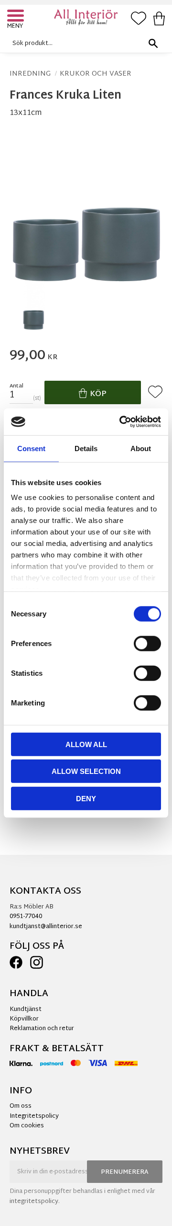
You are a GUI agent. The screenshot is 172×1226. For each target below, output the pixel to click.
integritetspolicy (34, 1201)
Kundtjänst (26, 1009)
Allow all (86, 744)
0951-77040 (26, 916)
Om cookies (27, 1126)
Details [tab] (86, 448)
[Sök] (153, 43)
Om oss (21, 1106)
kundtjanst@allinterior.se (46, 926)
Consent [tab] (31, 448)
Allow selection (86, 771)
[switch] (147, 643)
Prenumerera (125, 1172)
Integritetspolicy (34, 1116)
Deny (86, 798)
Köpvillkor (24, 1019)
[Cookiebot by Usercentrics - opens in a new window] (121, 422)
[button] (16, 16)
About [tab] (140, 448)
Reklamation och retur (42, 1028)
